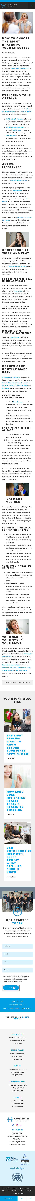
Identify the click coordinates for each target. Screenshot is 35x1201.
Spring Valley (17, 668)
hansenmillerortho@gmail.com (17, 1136)
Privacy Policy (17, 1139)
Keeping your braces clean (11, 377)
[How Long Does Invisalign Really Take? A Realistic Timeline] (17, 776)
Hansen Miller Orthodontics (19, 68)
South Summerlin (21, 670)
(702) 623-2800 (17, 1075)
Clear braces (18, 291)
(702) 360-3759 (17, 1091)
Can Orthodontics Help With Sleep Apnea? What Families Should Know (17, 860)
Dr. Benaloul (10, 385)
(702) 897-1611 (17, 1043)
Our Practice (17, 1001)
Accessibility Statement (17, 1142)
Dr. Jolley (25, 385)
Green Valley (26, 668)
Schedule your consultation (11, 665)
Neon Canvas (20, 1193)
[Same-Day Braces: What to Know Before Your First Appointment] (17, 720)
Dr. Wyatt (18, 385)
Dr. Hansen (24, 383)
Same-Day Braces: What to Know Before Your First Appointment (17, 744)
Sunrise (4, 670)
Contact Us (27, 1008)
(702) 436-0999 (17, 1106)
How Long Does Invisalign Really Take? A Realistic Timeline (16, 801)
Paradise (11, 670)
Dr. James (5, 388)
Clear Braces (17, 402)
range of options (26, 112)
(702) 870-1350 (18, 1059)
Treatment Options (17, 1005)
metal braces (16, 130)
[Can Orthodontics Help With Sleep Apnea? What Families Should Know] (17, 833)
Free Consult (9, 1198)
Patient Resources (11, 1008)
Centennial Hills (7, 668)
